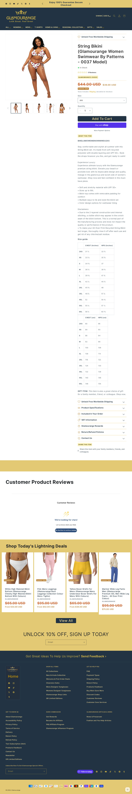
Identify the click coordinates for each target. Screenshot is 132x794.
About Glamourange (14, 717)
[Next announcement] (89, 4)
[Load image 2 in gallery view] (27, 108)
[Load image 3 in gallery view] (39, 108)
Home (13, 676)
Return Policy (92, 683)
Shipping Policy (93, 679)
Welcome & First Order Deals (58, 679)
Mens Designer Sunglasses (57, 687)
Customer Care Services (97, 702)
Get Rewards (51, 717)
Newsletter (10, 755)
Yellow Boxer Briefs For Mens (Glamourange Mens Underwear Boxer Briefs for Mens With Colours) (83, 592)
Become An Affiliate (54, 720)
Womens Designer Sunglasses (58, 691)
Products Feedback (95, 687)
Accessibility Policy (14, 720)
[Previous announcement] (42, 4)
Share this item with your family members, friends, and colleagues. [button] (102, 450)
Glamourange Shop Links (56, 695)
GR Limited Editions (54, 698)
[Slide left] (8, 108)
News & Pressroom (94, 717)
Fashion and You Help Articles (99, 720)
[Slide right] (70, 108)
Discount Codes (93, 695)
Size (79, 96)
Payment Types (93, 675)
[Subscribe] (83, 642)
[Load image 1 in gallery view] (16, 108)
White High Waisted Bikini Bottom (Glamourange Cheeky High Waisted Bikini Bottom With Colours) (18, 592)
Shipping (92, 91)
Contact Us (10, 751)
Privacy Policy (11, 724)
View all (66, 621)
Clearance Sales (53, 683)
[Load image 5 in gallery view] (62, 108)
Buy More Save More (95, 691)
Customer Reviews (94, 698)
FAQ (88, 671)
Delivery (9, 732)
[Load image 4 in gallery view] (50, 108)
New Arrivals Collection (55, 675)
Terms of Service (13, 728)
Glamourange (15, 790)
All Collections (52, 671)
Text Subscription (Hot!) (16, 744)
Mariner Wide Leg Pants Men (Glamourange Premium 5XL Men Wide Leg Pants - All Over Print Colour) (115, 594)
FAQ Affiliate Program (55, 724)
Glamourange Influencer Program (60, 728)
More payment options (102, 130)
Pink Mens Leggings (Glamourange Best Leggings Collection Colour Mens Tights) (50, 592)
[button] (8, 27)
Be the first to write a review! (66, 530)
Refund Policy (11, 740)
